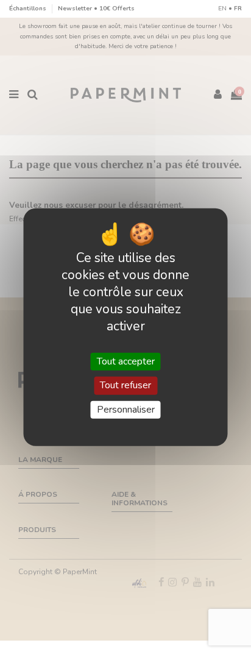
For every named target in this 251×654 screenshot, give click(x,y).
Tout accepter (126, 361)
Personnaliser (126, 409)
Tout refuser (125, 385)
